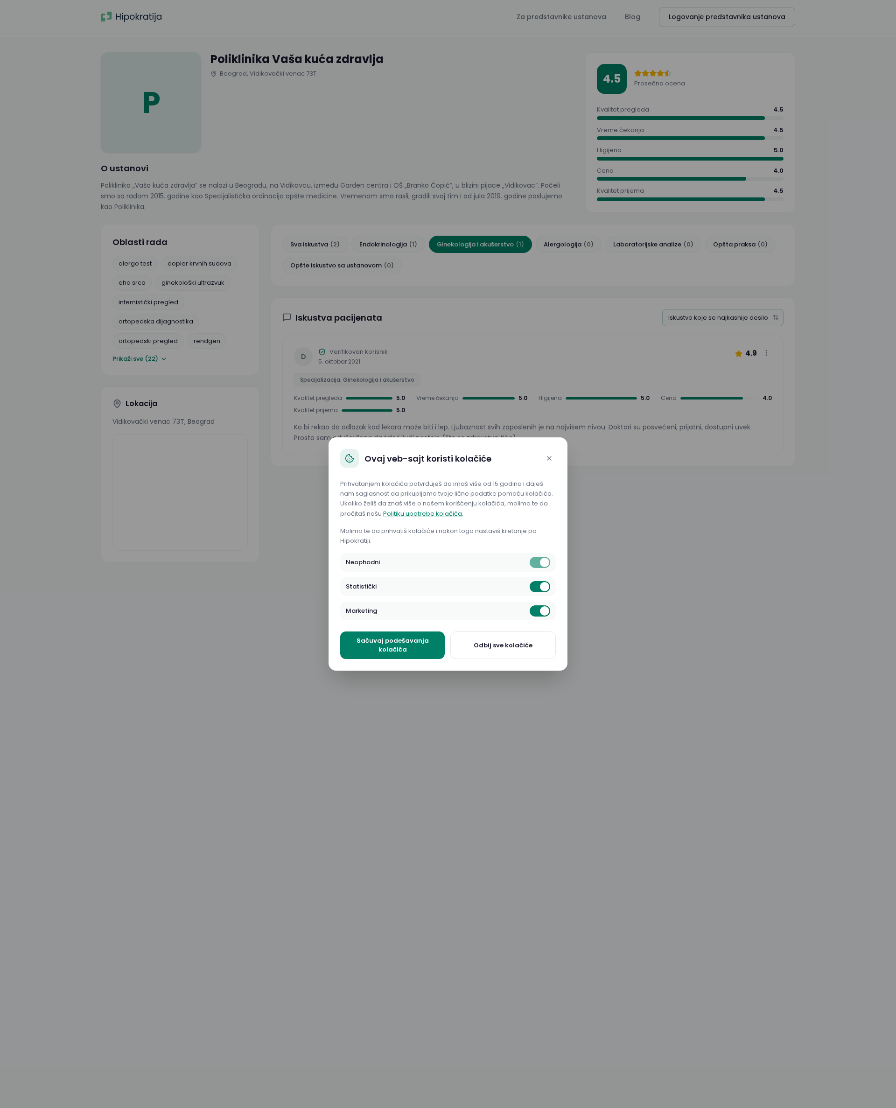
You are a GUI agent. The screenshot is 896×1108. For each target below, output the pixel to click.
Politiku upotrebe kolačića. (423, 513)
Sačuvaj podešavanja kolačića (393, 645)
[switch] (540, 562)
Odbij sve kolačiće (503, 645)
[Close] (549, 458)
